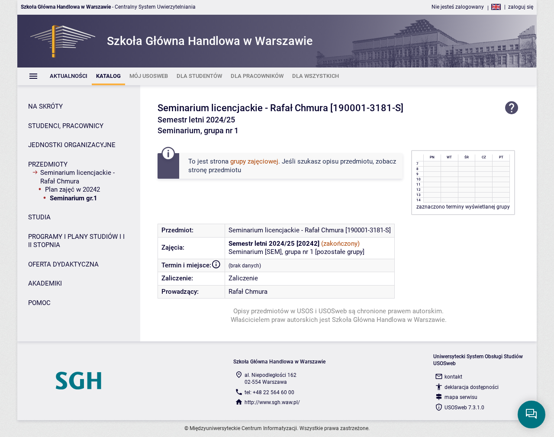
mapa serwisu (460, 397)
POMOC (39, 303)
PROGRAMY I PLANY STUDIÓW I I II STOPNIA (76, 241)
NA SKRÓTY (45, 106)
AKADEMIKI (45, 283)
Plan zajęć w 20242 (72, 189)
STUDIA (39, 217)
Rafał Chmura (248, 292)
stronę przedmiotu (214, 170)
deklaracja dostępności (471, 387)
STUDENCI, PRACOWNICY (65, 126)
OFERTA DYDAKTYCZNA (63, 264)
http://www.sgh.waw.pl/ (272, 402)
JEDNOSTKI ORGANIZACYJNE (72, 145)
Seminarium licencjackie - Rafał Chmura (77, 177)
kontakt (453, 377)
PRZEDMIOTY (48, 164)
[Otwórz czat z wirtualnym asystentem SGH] (531, 414)
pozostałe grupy (340, 252)
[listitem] (68, 76)
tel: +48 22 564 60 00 (269, 392)
